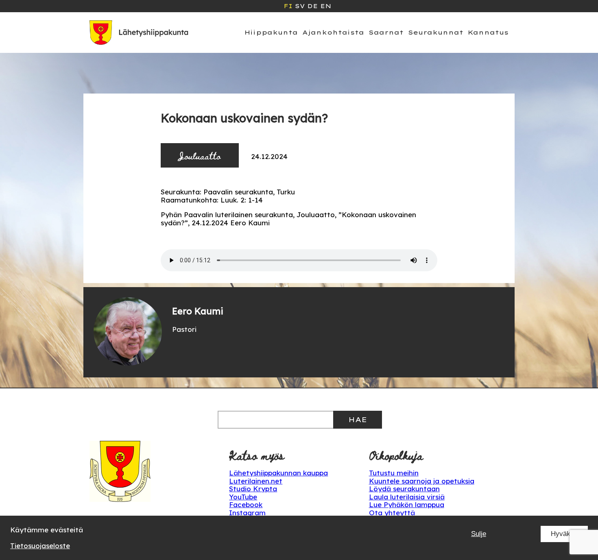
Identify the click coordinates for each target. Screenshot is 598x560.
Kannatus (488, 32)
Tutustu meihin (394, 472)
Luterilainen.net (255, 481)
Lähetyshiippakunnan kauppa (278, 472)
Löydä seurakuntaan (404, 488)
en (325, 6)
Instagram (247, 512)
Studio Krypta (253, 488)
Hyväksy (564, 534)
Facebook (245, 504)
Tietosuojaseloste (40, 545)
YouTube (243, 496)
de (312, 6)
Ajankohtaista (333, 32)
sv (300, 6)
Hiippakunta (271, 32)
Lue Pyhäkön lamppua (406, 504)
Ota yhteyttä (392, 512)
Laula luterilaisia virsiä (407, 496)
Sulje (478, 534)
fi (288, 6)
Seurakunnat (435, 32)
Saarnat (386, 32)
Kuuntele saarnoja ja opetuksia (421, 481)
